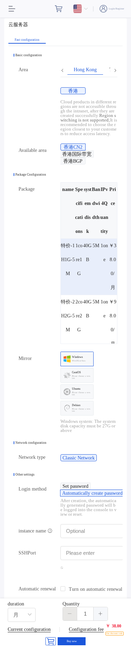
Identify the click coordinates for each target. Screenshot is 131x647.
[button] (70, 613)
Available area (32, 150)
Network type (32, 457)
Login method (32, 489)
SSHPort (27, 553)
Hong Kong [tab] (85, 69)
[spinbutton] (85, 614)
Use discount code (115, 633)
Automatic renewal (37, 588)
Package (27, 189)
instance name (33, 531)
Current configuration (29, 629)
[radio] (73, 90)
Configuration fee (86, 629)
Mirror (25, 358)
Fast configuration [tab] (27, 40)
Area (23, 69)
